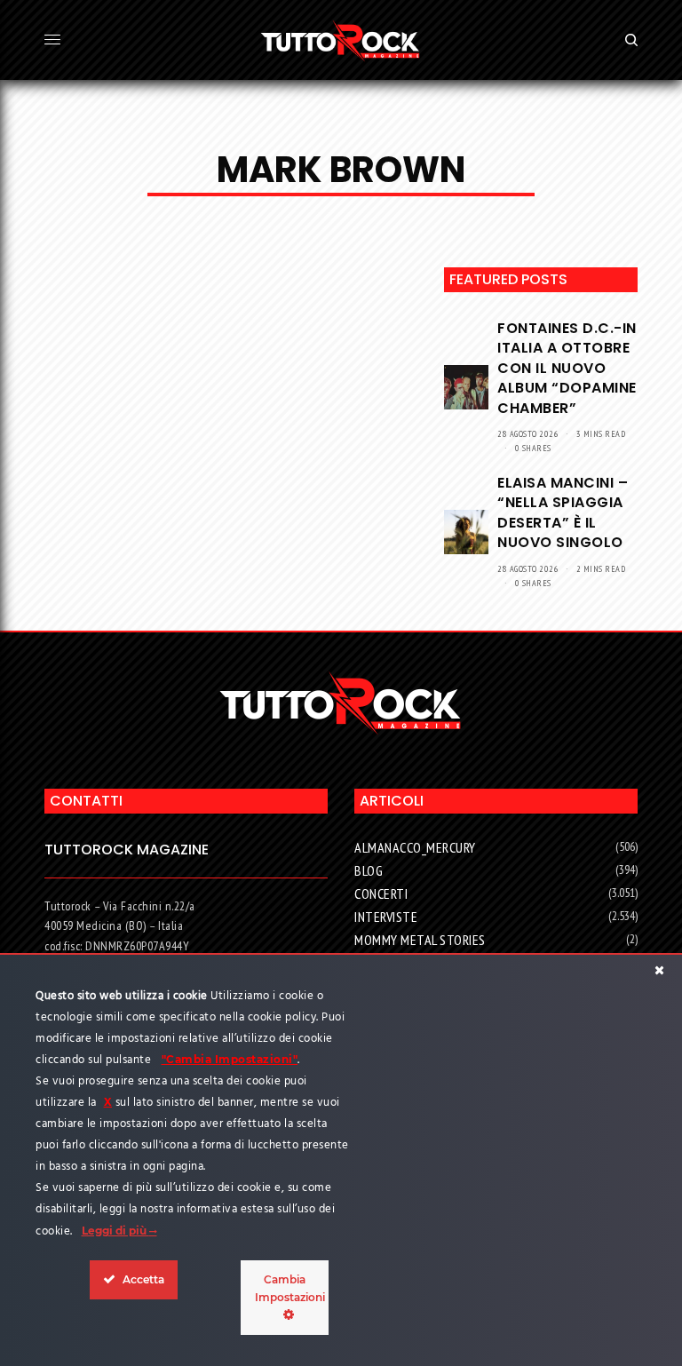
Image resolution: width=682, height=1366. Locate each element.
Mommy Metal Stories (420, 940)
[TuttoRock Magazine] (341, 40)
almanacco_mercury (415, 847)
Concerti (381, 893)
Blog (368, 870)
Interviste (385, 916)
